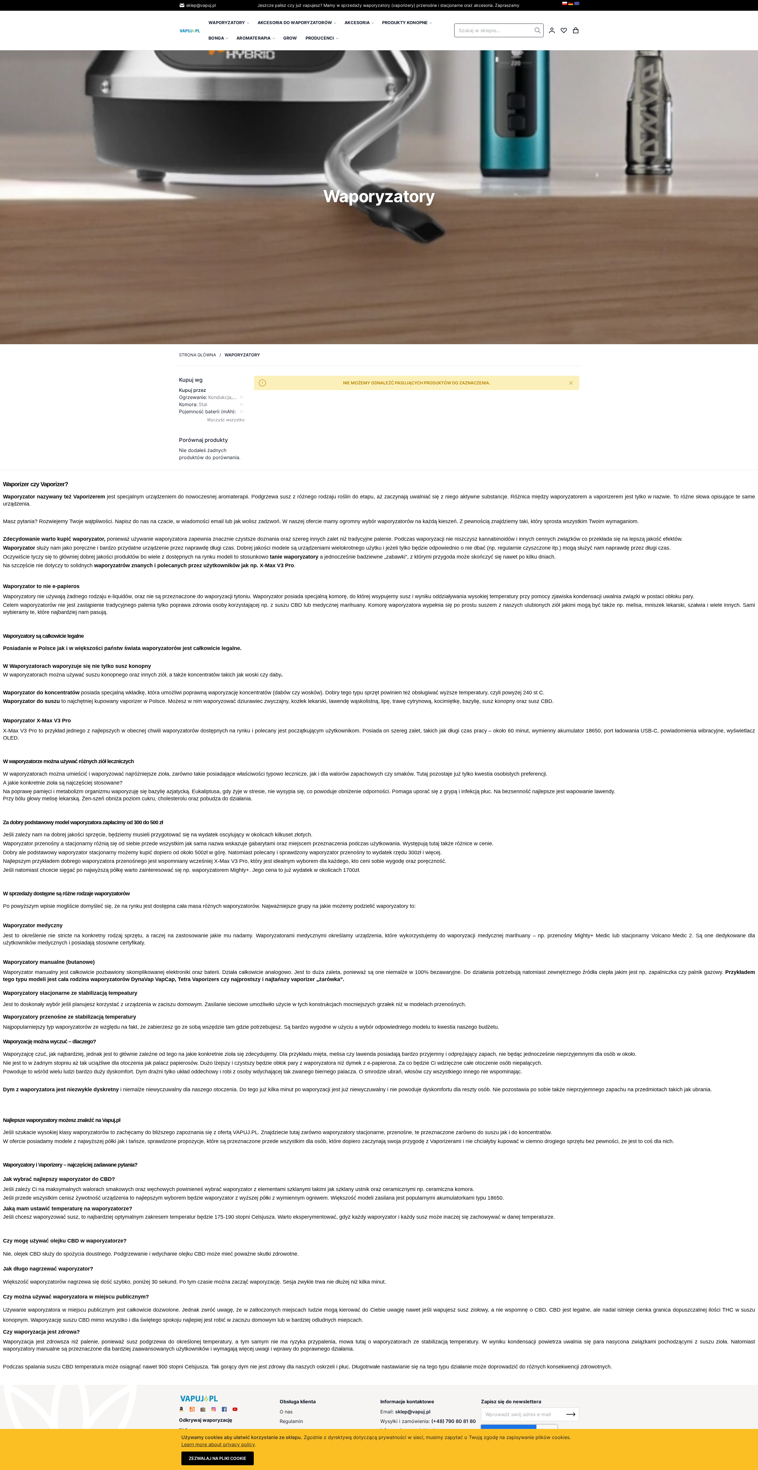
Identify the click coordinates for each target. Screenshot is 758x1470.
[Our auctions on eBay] (202, 1409)
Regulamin (291, 1421)
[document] (379, 1449)
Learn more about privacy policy (218, 1444)
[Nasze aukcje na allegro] (192, 1409)
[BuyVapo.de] (570, 5)
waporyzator (88, 539)
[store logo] (190, 30)
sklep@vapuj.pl (201, 5)
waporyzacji (430, 539)
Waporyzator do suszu (31, 701)
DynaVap (142, 979)
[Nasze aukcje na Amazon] (181, 1409)
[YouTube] (235, 1409)
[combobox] (499, 30)
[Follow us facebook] (224, 1409)
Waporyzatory (19, 596)
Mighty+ (239, 870)
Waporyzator (19, 497)
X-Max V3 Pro (277, 565)
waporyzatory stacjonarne (353, 1132)
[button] (212, 379)
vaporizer (131, 701)
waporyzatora (171, 539)
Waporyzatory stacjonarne (36, 993)
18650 (593, 731)
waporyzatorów (396, 521)
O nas (286, 1412)
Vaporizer (53, 484)
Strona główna (197, 354)
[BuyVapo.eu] (576, 5)
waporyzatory (301, 557)
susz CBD (540, 701)
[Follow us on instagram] (213, 1409)
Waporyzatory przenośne (34, 1017)
